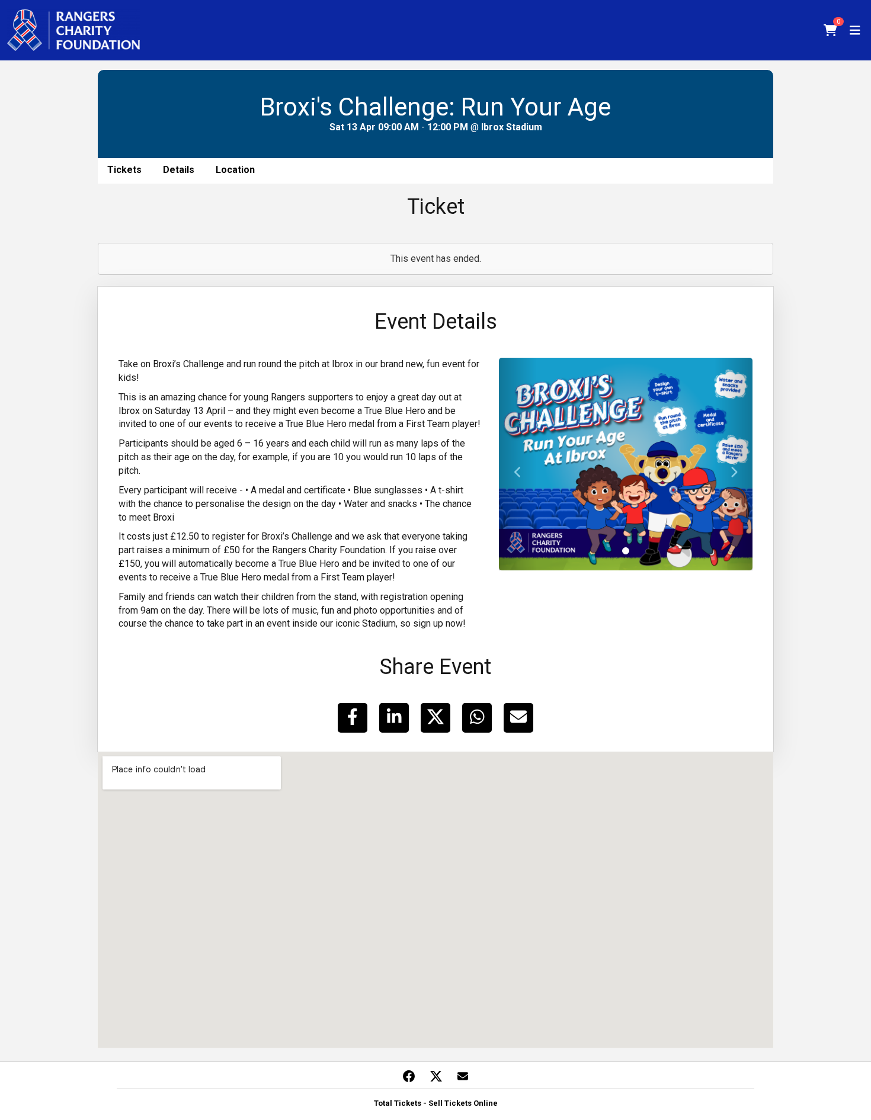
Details (178, 169)
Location (235, 169)
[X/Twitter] (436, 1076)
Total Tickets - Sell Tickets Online (436, 1103)
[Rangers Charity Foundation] (73, 30)
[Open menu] (855, 30)
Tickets (124, 169)
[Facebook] (409, 1076)
